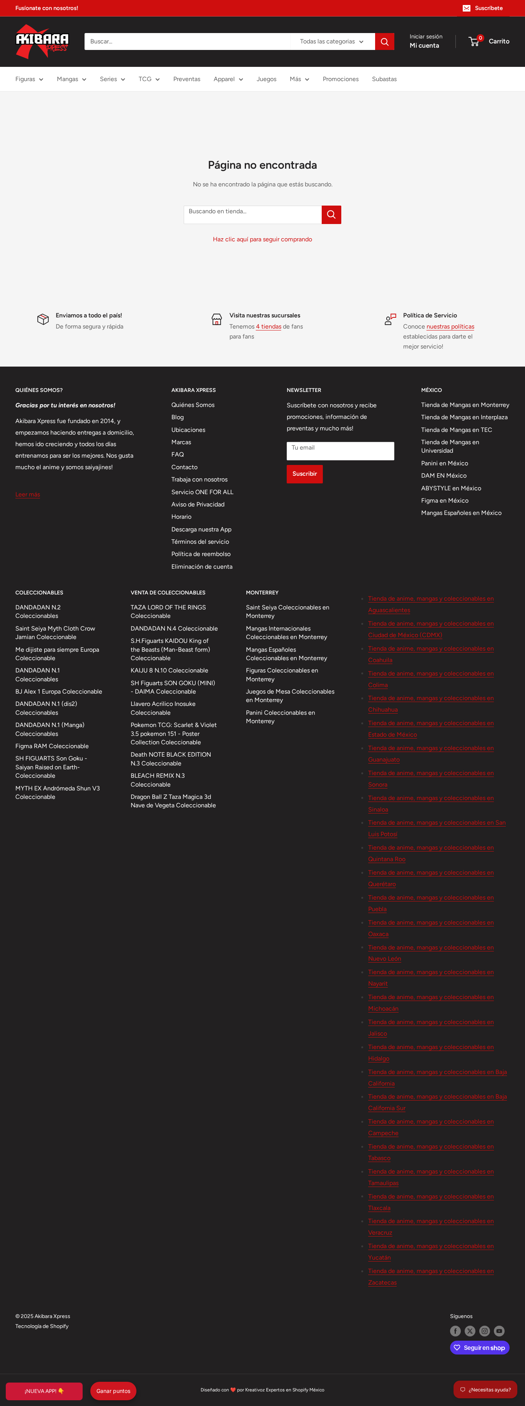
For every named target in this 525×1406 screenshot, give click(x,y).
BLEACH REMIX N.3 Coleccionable (158, 780)
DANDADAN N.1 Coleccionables (37, 674)
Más (295, 79)
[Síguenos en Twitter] (470, 1331)
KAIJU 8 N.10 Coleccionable (169, 670)
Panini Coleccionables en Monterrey (280, 717)
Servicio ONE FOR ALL (202, 492)
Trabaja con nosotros (199, 479)
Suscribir (304, 473)
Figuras (25, 79)
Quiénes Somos (192, 404)
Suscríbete (489, 8)
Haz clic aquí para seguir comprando (262, 239)
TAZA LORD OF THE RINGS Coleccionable (168, 611)
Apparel (224, 79)
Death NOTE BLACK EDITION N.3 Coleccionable (171, 759)
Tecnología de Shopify (41, 1326)
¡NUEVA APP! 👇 (44, 1391)
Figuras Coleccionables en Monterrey (282, 674)
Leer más (27, 494)
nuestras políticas (450, 326)
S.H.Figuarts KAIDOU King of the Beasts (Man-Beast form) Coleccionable (170, 649)
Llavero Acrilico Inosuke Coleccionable (163, 708)
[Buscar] (384, 41)
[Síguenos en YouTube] (499, 1331)
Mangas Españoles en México (461, 512)
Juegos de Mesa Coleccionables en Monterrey (290, 696)
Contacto (184, 467)
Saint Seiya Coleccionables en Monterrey (287, 611)
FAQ (177, 454)
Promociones (341, 79)
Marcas (181, 442)
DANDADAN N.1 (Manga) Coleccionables (50, 729)
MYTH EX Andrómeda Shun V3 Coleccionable (57, 792)
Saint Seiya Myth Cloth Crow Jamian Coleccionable (55, 633)
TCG (145, 79)
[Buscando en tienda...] (331, 215)
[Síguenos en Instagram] (484, 1331)
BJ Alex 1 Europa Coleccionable (58, 691)
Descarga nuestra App (201, 529)
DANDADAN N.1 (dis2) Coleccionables (46, 708)
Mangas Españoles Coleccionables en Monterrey (286, 654)
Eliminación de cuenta (202, 566)
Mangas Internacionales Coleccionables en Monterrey (286, 633)
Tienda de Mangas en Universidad (450, 446)
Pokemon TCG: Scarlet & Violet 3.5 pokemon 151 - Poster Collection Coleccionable (174, 733)
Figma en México (445, 500)
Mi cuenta (424, 45)
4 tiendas (268, 326)
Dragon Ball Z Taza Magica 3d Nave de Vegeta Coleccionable (173, 801)
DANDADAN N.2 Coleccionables (38, 611)
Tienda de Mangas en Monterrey (465, 404)
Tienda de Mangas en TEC (456, 429)
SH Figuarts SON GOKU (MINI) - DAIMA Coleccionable (173, 687)
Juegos (266, 79)
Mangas (67, 79)
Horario (181, 516)
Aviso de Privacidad (197, 504)
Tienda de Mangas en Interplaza (464, 417)
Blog (177, 417)
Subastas (384, 79)
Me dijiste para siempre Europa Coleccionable (57, 654)
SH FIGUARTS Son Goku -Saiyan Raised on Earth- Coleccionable (51, 767)
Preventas (186, 79)
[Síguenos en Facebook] (455, 1331)
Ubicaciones (188, 429)
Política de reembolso (201, 554)
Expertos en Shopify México (295, 1390)
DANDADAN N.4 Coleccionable (174, 628)
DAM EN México (444, 475)
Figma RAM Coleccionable (52, 746)
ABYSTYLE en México (451, 488)
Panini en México (444, 463)
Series (108, 79)
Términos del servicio (200, 541)
